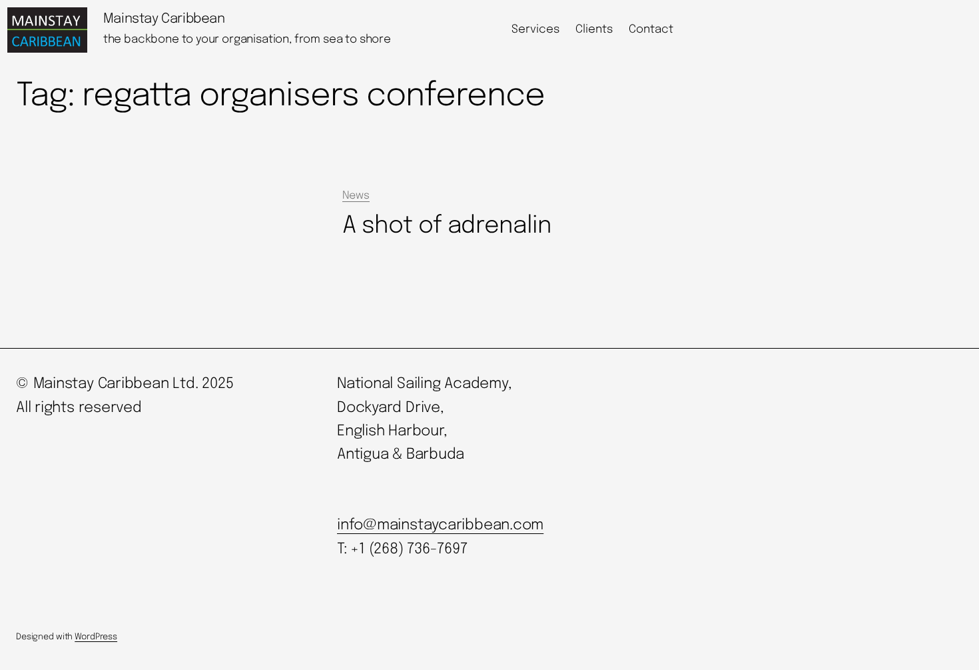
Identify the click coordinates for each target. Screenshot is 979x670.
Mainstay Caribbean (164, 19)
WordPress (96, 637)
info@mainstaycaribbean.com (440, 525)
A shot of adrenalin (447, 226)
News (356, 195)
